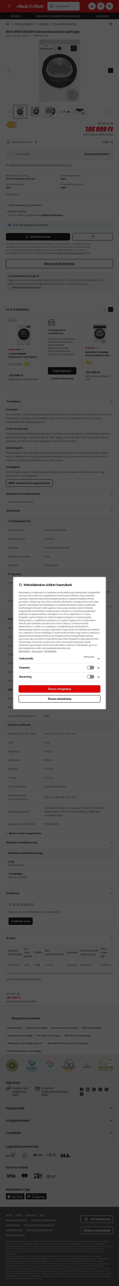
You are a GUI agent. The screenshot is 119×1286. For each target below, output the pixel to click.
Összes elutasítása (59, 699)
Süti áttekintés (50, 651)
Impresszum (37, 651)
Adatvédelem (24, 651)
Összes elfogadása (59, 689)
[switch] (90, 667)
